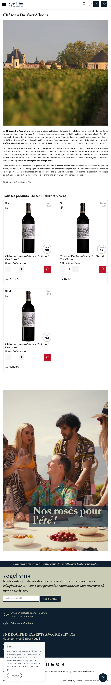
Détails (28, 242)
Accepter (14, 675)
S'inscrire (50, 599)
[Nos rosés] (55, 470)
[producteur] (55, 73)
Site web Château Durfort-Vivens (19, 182)
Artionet (78, 681)
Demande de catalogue (83, 671)
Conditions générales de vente (54, 671)
